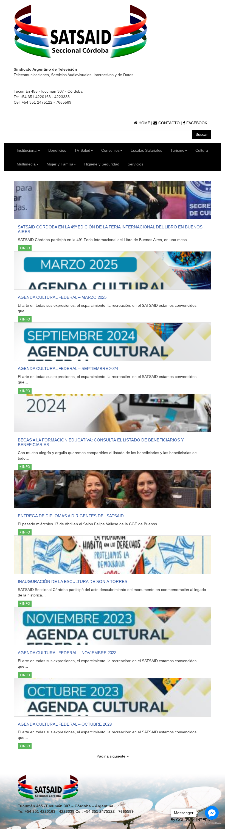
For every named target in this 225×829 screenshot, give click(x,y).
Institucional (27, 150)
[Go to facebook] (212, 813)
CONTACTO (168, 123)
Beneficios (57, 150)
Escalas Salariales (146, 150)
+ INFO (24, 248)
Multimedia (26, 164)
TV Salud (82, 150)
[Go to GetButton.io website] (212, 823)
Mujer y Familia (60, 164)
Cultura (201, 150)
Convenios (110, 150)
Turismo (177, 150)
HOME (143, 123)
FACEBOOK (196, 123)
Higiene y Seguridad (101, 164)
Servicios (135, 164)
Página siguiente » (113, 756)
